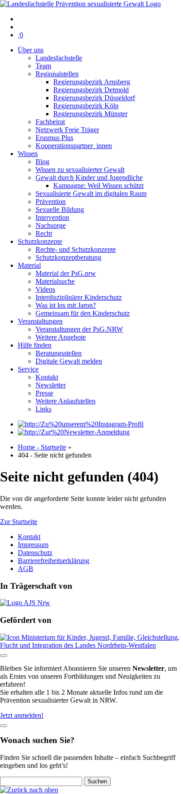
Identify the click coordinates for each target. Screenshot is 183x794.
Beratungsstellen (59, 353)
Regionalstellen (57, 74)
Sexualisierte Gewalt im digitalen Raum (91, 193)
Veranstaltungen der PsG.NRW (79, 329)
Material (29, 265)
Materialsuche (55, 281)
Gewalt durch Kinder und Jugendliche (89, 177)
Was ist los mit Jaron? (66, 305)
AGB (25, 568)
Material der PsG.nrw (66, 273)
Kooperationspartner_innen (74, 145)
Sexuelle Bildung (60, 209)
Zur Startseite (18, 521)
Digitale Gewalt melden (69, 361)
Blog (42, 161)
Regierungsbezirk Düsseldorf (94, 98)
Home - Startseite (42, 447)
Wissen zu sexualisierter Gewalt (80, 169)
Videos (45, 289)
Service (28, 369)
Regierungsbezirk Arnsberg (91, 82)
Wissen (28, 153)
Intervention (52, 217)
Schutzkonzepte (40, 241)
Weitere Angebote (61, 337)
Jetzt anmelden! (22, 715)
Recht (44, 233)
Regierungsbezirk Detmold (91, 90)
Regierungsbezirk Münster (90, 113)
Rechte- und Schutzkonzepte (76, 249)
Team (43, 66)
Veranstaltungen (40, 321)
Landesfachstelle (59, 58)
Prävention (51, 201)
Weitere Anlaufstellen (65, 401)
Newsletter (51, 385)
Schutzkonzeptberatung (68, 257)
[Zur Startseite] (80, 4)
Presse (44, 393)
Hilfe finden (35, 345)
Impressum (33, 544)
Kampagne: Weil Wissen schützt (98, 185)
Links (44, 409)
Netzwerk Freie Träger (67, 129)
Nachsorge (51, 225)
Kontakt (47, 377)
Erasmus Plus (54, 137)
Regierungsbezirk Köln (86, 106)
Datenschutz (35, 552)
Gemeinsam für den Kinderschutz (83, 313)
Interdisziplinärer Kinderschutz (79, 297)
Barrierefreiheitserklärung (53, 560)
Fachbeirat (50, 121)
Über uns (31, 50)
